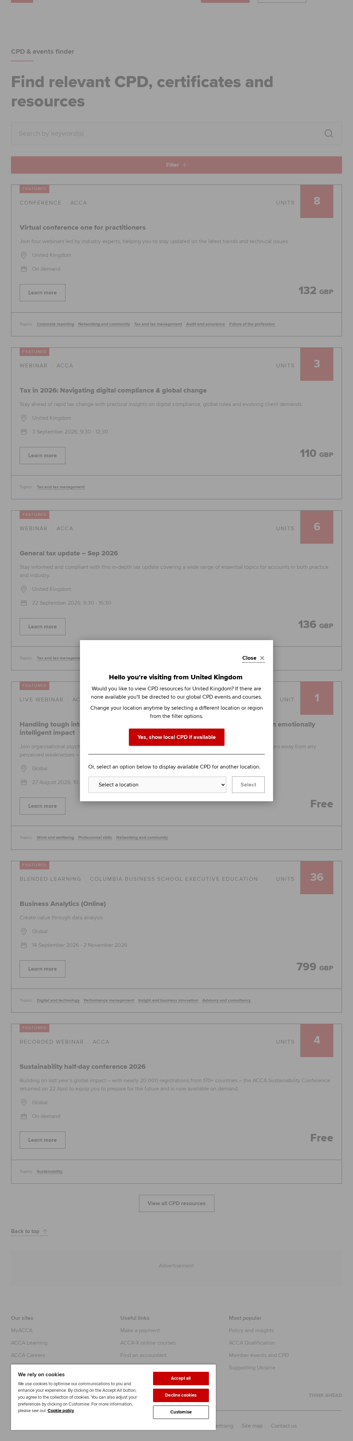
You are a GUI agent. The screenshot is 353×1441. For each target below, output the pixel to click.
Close (249, 658)
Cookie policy (61, 1410)
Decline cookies (180, 1395)
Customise (181, 1412)
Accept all (181, 1378)
